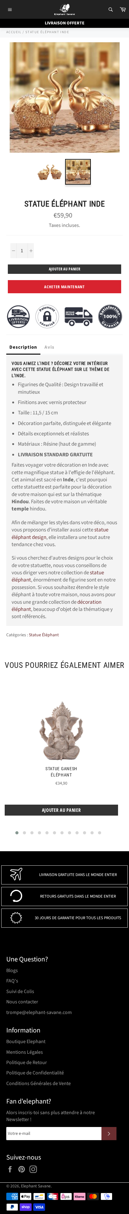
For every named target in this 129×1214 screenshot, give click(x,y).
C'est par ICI (96, 80)
